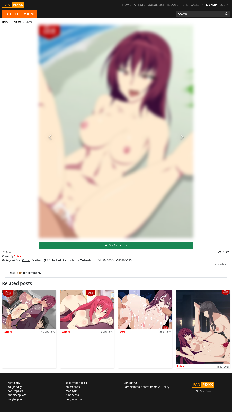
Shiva (180, 366)
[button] (50, 137)
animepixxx (73, 387)
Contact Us (130, 383)
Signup (211, 5)
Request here (177, 5)
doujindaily (14, 387)
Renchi (7, 331)
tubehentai (73, 395)
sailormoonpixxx (76, 383)
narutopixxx (15, 391)
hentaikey (13, 383)
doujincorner (74, 399)
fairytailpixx (14, 399)
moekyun (72, 391)
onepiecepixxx (16, 395)
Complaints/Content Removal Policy (146, 387)
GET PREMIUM (21, 14)
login (19, 273)
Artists (139, 5)
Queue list (156, 5)
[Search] (226, 14)
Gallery (197, 5)
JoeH (122, 331)
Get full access (117, 245)
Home (126, 5)
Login (224, 5)
